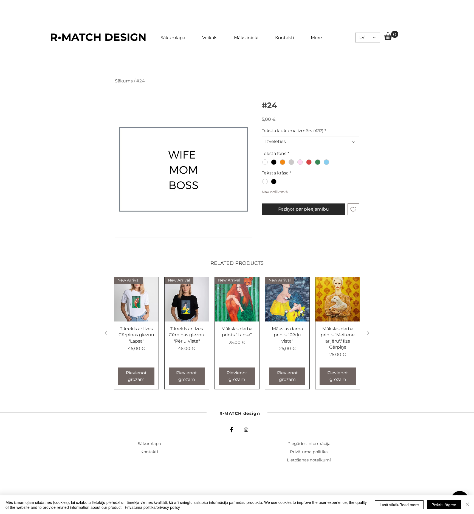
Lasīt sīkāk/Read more (399, 504)
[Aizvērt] (467, 505)
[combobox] (310, 141)
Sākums (124, 81)
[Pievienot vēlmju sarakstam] (353, 209)
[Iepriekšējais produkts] (106, 333)
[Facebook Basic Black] (231, 429)
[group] (237, 333)
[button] (391, 35)
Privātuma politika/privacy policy (152, 507)
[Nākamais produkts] (368, 333)
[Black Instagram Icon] (246, 429)
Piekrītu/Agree (443, 504)
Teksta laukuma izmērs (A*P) (294, 130)
